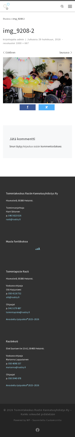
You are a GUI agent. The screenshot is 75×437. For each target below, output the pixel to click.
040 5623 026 (14, 215)
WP (28, 420)
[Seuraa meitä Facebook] (38, 430)
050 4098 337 (14, 363)
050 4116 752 (14, 293)
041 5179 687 (14, 308)
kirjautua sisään (31, 146)
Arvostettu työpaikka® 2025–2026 (22, 319)
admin (20, 39)
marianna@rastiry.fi (16, 367)
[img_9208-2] (37, 80)
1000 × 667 (22, 43)
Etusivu (7, 18)
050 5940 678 (14, 378)
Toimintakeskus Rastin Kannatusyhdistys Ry (41, 410)
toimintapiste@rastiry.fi (18, 312)
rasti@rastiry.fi (13, 219)
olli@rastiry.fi (12, 297)
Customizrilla (54, 420)
